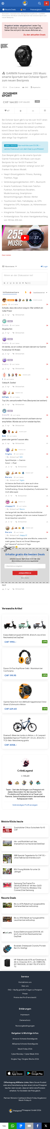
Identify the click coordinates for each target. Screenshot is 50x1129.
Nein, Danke (25, 577)
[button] (25, 554)
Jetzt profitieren (25, 573)
